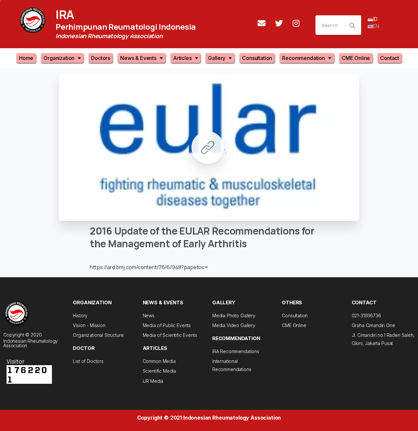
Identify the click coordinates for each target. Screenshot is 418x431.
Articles (182, 58)
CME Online (356, 58)
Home (26, 58)
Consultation (257, 58)
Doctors (100, 58)
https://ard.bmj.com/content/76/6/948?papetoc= (149, 267)
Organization (58, 58)
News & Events (138, 58)
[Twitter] (279, 23)
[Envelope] (261, 23)
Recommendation (303, 58)
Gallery (216, 58)
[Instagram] (296, 23)
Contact (389, 58)
